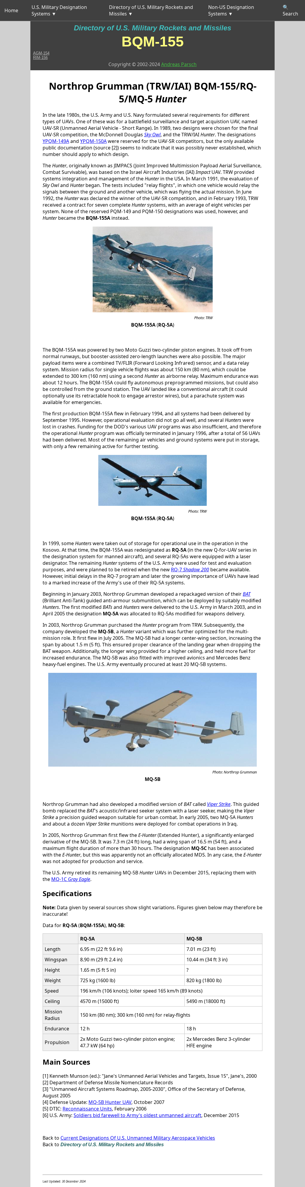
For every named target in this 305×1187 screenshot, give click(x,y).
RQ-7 (190, 569)
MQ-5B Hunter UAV (109, 1102)
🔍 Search (290, 10)
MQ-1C (70, 879)
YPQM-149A (56, 141)
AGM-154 (41, 53)
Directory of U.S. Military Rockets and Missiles (152, 28)
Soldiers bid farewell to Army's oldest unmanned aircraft (137, 1115)
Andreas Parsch (179, 64)
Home (11, 10)
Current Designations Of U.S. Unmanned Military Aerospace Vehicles (137, 1138)
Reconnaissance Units (87, 1108)
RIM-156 (40, 57)
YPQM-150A (93, 141)
